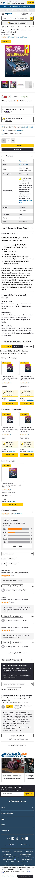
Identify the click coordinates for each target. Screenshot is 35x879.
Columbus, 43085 (19, 130)
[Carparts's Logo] (10, 14)
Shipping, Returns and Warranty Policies (14, 296)
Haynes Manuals (23, 164)
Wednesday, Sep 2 (27, 127)
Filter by (3, 559)
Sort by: (3, 689)
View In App (31, 2)
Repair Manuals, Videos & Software (13, 27)
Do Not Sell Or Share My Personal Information (17, 861)
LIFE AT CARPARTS (7, 813)
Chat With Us (7, 346)
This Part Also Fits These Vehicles (15, 228)
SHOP (3, 807)
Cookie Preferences (8, 859)
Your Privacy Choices (26, 859)
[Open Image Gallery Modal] (17, 61)
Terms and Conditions (25, 854)
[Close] (33, 868)
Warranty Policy (28, 333)
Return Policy (19, 320)
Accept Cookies (25, 876)
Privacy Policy (7, 854)
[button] (17, 2)
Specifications (7, 156)
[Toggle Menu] (2, 14)
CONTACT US (5, 831)
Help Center (29, 346)
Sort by (3, 564)
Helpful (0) (6, 586)
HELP (3, 819)
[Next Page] (26, 653)
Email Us (18, 346)
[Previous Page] (8, 653)
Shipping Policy (20, 306)
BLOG (3, 825)
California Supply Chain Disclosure (10, 856)
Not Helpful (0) (17, 586)
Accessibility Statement (27, 856)
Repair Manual (23, 161)
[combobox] (12, 564)
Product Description (9, 234)
